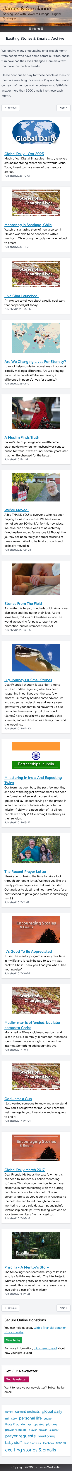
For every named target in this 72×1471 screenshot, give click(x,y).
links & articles (32, 1443)
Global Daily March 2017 (24, 1170)
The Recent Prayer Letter (25, 871)
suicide (43, 1430)
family (9, 1411)
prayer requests (16, 1430)
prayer (33, 1430)
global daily (52, 1411)
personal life (30, 1418)
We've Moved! (16, 510)
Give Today (13, 1340)
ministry (11, 1418)
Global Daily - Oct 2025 (24, 154)
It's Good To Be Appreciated (28, 951)
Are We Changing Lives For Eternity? (35, 361)
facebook (48, 1443)
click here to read (45, 1348)
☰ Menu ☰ (36, 28)
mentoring (46, 1436)
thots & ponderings (18, 1424)
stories (61, 1443)
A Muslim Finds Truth (21, 437)
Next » (63, 107)
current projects (27, 1411)
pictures (51, 1424)
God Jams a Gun (18, 1099)
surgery (54, 1430)
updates (39, 1424)
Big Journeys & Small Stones (28, 680)
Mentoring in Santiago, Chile (28, 225)
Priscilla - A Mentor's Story (26, 1267)
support (49, 1418)
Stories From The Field (23, 603)
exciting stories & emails (30, 1450)
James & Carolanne (27, 8)
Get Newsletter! (16, 1379)
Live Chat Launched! (21, 296)
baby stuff (13, 1442)
